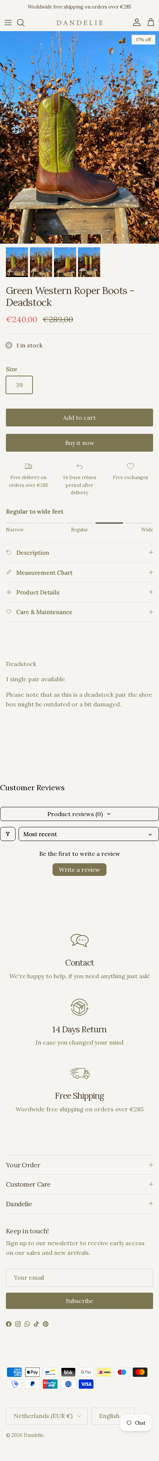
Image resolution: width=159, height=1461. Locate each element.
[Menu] (8, 22)
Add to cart (79, 417)
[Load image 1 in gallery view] (79, 137)
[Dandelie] (80, 23)
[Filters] (8, 834)
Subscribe (79, 1301)
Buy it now (79, 442)
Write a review (79, 869)
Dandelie (34, 1435)
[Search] (24, 22)
